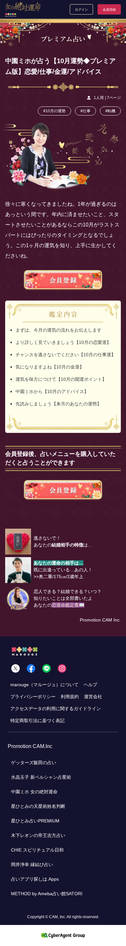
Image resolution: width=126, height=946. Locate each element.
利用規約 (70, 696)
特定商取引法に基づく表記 (37, 720)
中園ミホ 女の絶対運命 (34, 791)
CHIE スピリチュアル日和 (37, 849)
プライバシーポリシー (33, 696)
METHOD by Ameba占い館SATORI (46, 893)
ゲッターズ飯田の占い (33, 762)
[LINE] (46, 668)
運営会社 (93, 696)
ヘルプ (90, 684)
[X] (15, 668)
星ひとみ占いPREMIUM (35, 820)
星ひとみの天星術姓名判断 (38, 806)
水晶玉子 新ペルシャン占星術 (41, 777)
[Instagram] (62, 668)
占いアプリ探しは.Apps (35, 879)
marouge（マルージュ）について (44, 684)
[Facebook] (31, 668)
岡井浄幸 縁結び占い (32, 864)
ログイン (81, 9)
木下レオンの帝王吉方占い (38, 835)
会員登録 (109, 9)
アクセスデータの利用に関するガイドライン (55, 708)
